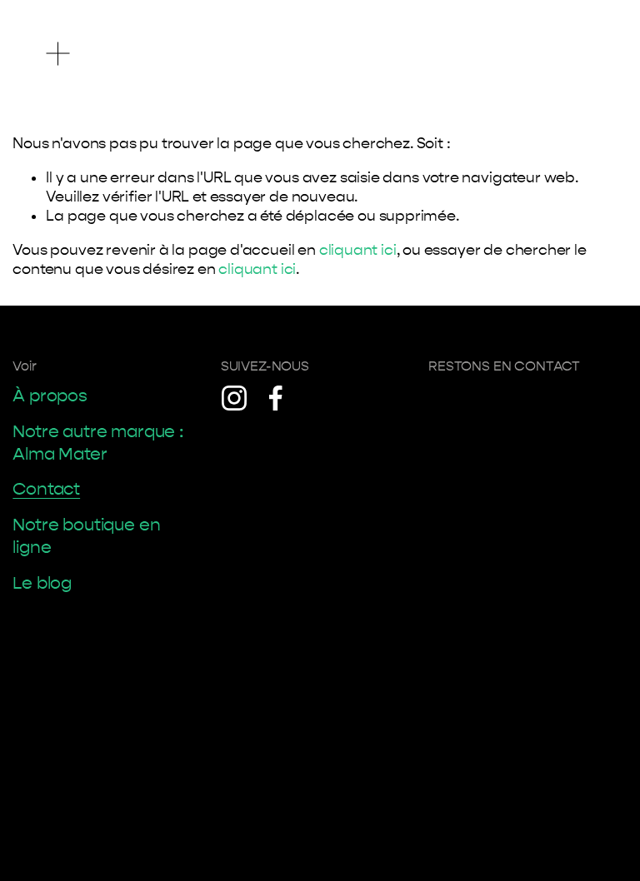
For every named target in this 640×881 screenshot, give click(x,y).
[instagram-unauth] (234, 398)
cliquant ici (358, 250)
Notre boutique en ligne (86, 536)
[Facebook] (275, 398)
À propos (50, 396)
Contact (46, 489)
